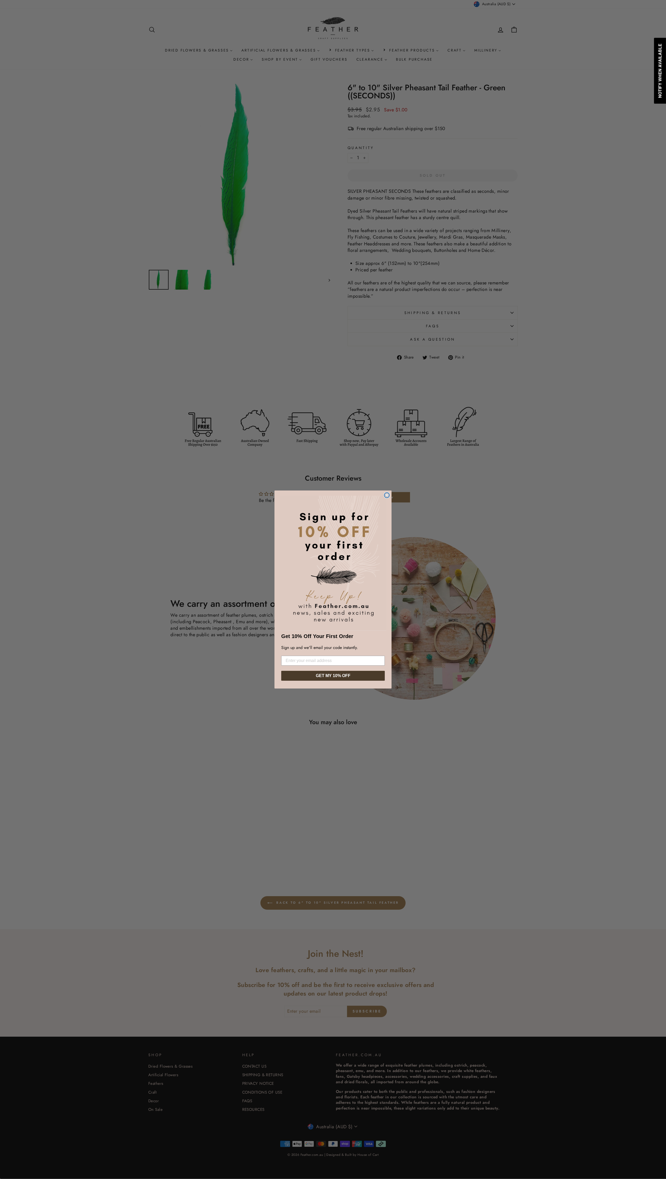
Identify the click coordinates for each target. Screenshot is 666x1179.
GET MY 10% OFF (333, 675)
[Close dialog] (386, 495)
